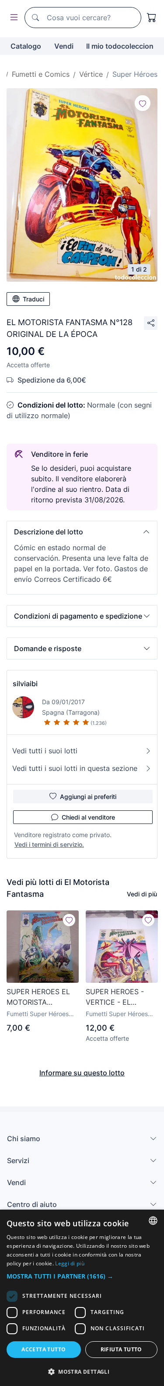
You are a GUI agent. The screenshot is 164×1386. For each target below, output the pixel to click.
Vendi (63, 46)
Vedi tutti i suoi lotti (44, 750)
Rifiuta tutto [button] (121, 1349)
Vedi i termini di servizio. (49, 844)
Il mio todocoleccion (120, 46)
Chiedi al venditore (88, 817)
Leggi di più (69, 1263)
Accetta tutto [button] (43, 1349)
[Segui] (142, 103)
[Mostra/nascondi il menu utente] (12, 17)
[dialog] (82, 1298)
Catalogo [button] (25, 46)
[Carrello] (152, 17)
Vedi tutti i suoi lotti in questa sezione (74, 768)
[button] (82, 531)
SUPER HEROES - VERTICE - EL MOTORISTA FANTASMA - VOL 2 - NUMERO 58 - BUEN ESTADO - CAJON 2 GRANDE (121, 997)
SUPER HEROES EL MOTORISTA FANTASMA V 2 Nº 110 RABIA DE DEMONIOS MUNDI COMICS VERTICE (38, 997)
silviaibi (25, 683)
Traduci (33, 299)
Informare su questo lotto (82, 1072)
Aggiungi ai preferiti (88, 796)
